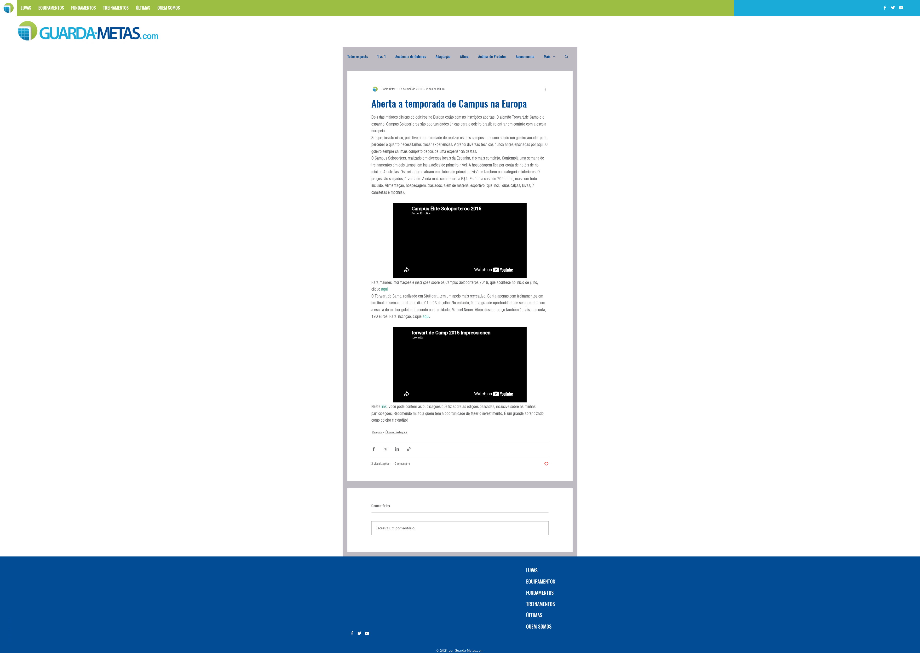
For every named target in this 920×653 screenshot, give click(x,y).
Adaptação (443, 56)
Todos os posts (357, 56)
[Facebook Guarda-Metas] (884, 7)
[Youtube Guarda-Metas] (901, 7)
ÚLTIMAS (534, 615)
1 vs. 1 (381, 56)
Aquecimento (525, 56)
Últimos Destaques (396, 432)
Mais (547, 56)
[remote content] (460, 241)
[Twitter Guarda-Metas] (893, 7)
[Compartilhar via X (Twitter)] (385, 449)
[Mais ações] (546, 89)
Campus (377, 432)
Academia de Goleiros (410, 56)
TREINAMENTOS (540, 603)
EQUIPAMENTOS (540, 581)
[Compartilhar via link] (409, 449)
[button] (566, 56)
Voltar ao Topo (7, 631)
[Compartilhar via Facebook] (373, 449)
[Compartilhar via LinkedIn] (397, 449)
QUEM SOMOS (539, 626)
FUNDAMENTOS (540, 592)
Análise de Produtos (492, 56)
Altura (464, 56)
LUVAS (532, 570)
